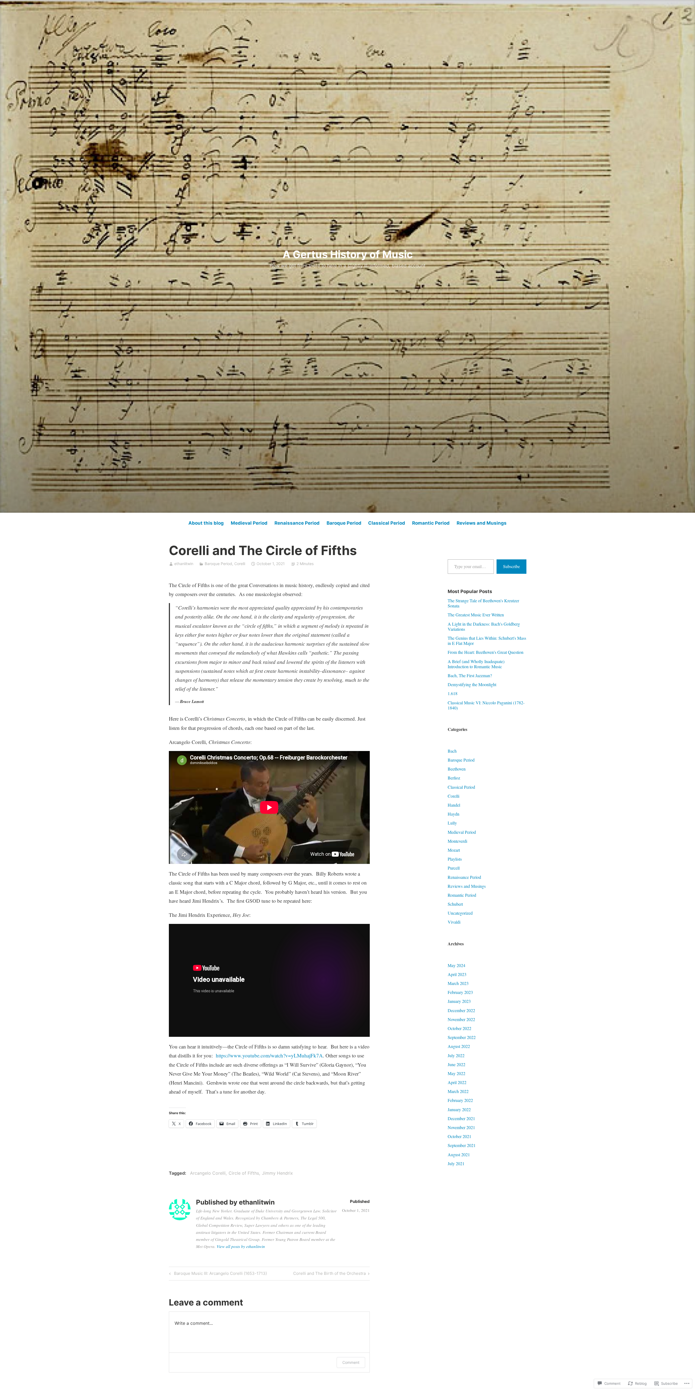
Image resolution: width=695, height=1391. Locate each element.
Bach (452, 751)
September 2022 (462, 1037)
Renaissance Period (297, 523)
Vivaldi (454, 922)
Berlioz (454, 778)
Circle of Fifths (244, 1173)
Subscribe (511, 566)
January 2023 (459, 1001)
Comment (350, 1362)
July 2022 (456, 1055)
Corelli (239, 563)
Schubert (455, 904)
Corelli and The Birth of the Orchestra (329, 1274)
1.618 (452, 693)
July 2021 (456, 1163)
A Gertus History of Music (348, 254)
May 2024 (456, 965)
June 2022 (456, 1064)
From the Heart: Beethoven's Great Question (485, 652)
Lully (452, 823)
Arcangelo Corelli (208, 1173)
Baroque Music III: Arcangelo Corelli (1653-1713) (217, 1274)
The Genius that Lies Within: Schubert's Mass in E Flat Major (487, 640)
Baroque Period (344, 523)
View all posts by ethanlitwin (241, 1246)
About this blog (206, 523)
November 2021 (461, 1127)
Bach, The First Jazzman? (470, 675)
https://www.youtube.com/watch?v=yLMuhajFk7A (269, 1055)
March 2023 (458, 983)
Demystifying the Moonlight (472, 684)
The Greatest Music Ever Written (476, 614)
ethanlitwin (183, 563)
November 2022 (461, 1019)
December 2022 (461, 1010)
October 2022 (459, 1028)
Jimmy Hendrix (277, 1173)
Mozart (454, 850)
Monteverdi (457, 841)
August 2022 (459, 1046)
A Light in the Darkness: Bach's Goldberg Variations (484, 626)
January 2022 (459, 1109)
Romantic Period (431, 523)
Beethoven (457, 769)
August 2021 (459, 1154)
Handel (454, 805)
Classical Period (386, 523)
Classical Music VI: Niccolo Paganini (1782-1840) (486, 705)
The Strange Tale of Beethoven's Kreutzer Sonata (483, 603)
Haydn (453, 814)
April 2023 (457, 974)
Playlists (455, 859)
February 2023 (460, 992)
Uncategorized (460, 913)
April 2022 (457, 1082)
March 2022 (458, 1091)
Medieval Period (249, 523)
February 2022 (460, 1100)
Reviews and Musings (482, 523)
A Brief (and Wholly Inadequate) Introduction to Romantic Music (476, 663)
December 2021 (461, 1118)
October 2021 (459, 1136)
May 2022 (456, 1073)
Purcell (454, 868)
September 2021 (462, 1145)
